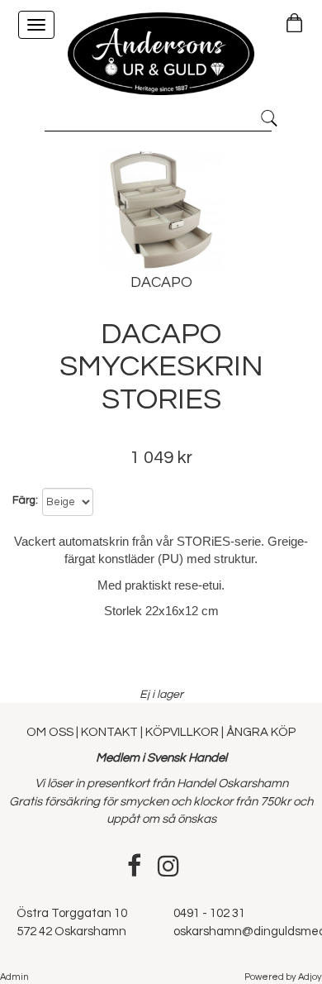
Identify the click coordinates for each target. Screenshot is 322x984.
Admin (14, 977)
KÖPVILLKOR (182, 732)
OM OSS (51, 732)
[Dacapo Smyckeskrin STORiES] (161, 210)
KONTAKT (109, 732)
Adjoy (310, 977)
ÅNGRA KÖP (261, 732)
